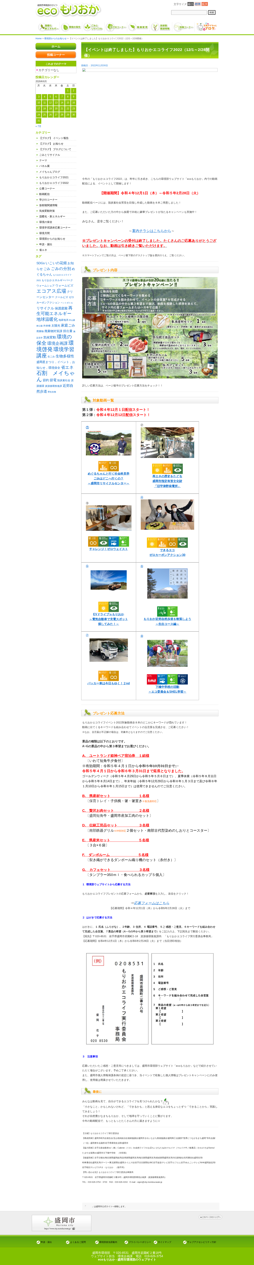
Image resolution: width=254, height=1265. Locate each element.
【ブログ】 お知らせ (51, 143)
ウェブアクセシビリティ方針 (201, 1242)
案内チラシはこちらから (151, 231)
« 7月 (38, 126)
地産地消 (63, 320)
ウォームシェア (45, 285)
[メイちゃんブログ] (206, 25)
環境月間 (44, 233)
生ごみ (51, 356)
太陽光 (55, 325)
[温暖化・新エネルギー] (48, 25)
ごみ (47, 269)
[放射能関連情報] (161, 25)
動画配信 (44, 194)
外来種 (47, 325)
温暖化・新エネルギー (52, 216)
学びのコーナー (48, 199)
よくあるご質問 (78, 1242)
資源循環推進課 (53, 386)
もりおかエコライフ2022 (54, 182)
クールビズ (61, 297)
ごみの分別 (61, 268)
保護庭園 (61, 308)
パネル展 (44, 165)
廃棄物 (40, 331)
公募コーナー (47, 188)
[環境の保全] (71, 25)
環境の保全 (45, 221)
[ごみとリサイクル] (93, 25)
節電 (53, 380)
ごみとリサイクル (49, 154)
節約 (46, 380)
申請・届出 (45, 244)
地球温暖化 (47, 319)
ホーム (56, 46)
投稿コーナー (56, 54)
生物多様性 (65, 356)
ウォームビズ (64, 285)
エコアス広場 (51, 291)
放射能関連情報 (48, 205)
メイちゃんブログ (49, 171)
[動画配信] (138, 25)
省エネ (43, 249)
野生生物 (52, 392)
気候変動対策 (47, 210)
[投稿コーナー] (183, 25)
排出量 (68, 331)
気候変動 (49, 337)
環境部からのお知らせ (52, 238)
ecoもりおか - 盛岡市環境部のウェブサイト (127, 1259)
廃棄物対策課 (53, 331)
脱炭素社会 (63, 380)
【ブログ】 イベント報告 (54, 138)
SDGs (40, 263)
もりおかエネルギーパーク (57, 280)
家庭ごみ (68, 325)
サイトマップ (164, 1242)
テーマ (43, 160)
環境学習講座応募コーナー (54, 227)
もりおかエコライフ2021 (54, 177)
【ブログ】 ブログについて (55, 149)
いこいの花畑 (56, 263)
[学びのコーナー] (116, 25)
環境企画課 (57, 343)
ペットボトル (67, 303)
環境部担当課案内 (108, 1242)
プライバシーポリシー (140, 1242)
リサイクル (45, 308)
